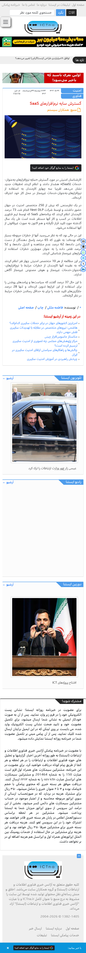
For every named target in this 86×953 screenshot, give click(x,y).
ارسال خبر (35, 928)
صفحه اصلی (26, 307)
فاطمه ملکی (54, 307)
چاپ (40, 307)
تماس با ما (28, 4)
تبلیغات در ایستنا (59, 4)
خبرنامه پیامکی (11, 4)
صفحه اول (78, 4)
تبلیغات (42, 935)
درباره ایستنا (54, 928)
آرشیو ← (8, 378)
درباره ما (42, 4)
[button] (43, 948)
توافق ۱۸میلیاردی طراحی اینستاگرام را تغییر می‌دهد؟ (42, 58)
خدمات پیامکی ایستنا (65, 935)
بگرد (60, 12)
